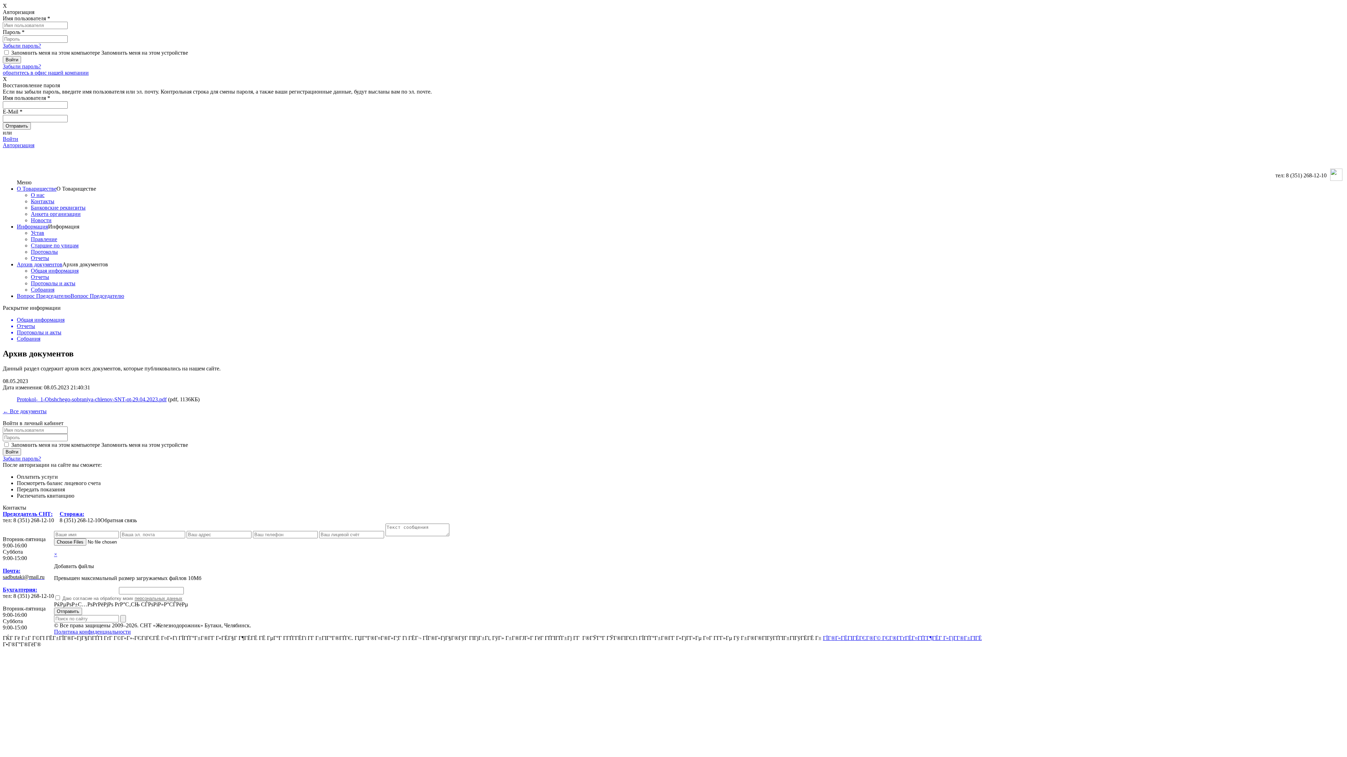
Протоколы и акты (53, 283)
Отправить (68, 611)
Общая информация (55, 271)
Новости (41, 220)
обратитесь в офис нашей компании (46, 73)
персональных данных (158, 598)
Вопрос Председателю (44, 296)
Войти (10, 139)
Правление (44, 239)
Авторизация (18, 145)
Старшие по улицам (55, 245)
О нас (38, 195)
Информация (32, 227)
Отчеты (40, 258)
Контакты (42, 201)
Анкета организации (56, 214)
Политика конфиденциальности (92, 632)
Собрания (42, 290)
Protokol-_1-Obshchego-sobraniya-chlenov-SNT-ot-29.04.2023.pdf (92, 399)
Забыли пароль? (22, 46)
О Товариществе (36, 189)
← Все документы (25, 411)
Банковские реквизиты (58, 208)
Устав (37, 233)
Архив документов (39, 264)
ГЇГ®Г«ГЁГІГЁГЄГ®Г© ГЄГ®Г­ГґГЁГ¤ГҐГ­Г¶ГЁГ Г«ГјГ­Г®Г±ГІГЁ (902, 638)
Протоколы (44, 252)
